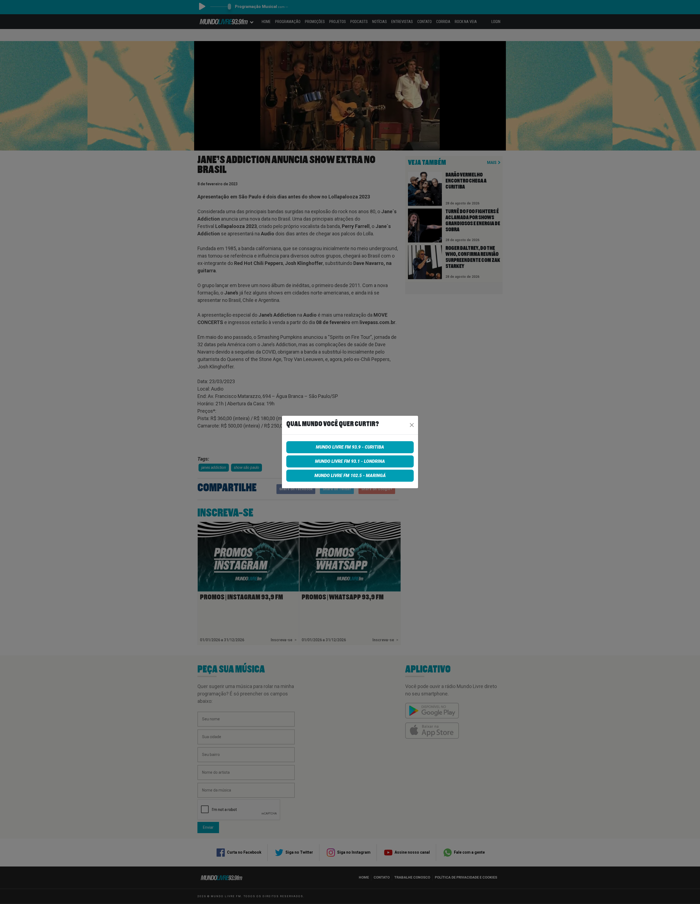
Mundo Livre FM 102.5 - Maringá (350, 475)
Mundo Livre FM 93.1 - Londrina (350, 461)
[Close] (412, 425)
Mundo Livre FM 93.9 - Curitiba (350, 447)
